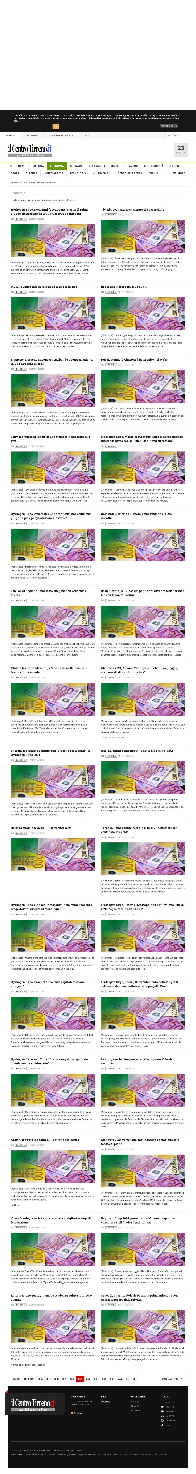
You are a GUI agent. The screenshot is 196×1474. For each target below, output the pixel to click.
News (21, 166)
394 (104, 1379)
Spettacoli (97, 166)
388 (56, 1379)
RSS (168, 1425)
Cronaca (76, 166)
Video (87, 135)
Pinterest (170, 1412)
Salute (116, 166)
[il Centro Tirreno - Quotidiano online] (30, 150)
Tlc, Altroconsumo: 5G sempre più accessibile (132, 209)
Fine (133, 1379)
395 (112, 1379)
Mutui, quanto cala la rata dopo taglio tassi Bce (44, 286)
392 (88, 1379)
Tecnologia (78, 173)
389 (64, 1379)
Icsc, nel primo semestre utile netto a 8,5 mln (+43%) (137, 750)
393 (96, 1379)
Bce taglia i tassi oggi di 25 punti (124, 286)
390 (72, 1379)
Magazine (10, 135)
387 (48, 1379)
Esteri (174, 166)
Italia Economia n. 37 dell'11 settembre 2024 (41, 828)
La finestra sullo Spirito (61, 135)
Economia (57, 166)
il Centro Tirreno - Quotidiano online (36, 1451)
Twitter (170, 1407)
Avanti (122, 1379)
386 (40, 1379)
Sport (15, 173)
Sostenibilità (154, 166)
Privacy (135, 1406)
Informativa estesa (169, 126)
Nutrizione (32, 135)
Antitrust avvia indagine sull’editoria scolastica (45, 1140)
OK (56, 126)
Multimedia (100, 173)
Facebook (170, 1402)
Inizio (16, 1379)
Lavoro (133, 166)
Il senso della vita (128, 173)
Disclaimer (136, 1410)
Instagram (171, 1421)
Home (11, 166)
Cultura (31, 173)
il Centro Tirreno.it (18, 1454)
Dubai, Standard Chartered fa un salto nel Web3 (134, 359)
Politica (38, 166)
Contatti (105, 1402)
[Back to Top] (3, 1471)
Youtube (170, 1416)
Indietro (29, 1379)
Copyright (136, 1402)
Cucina (153, 173)
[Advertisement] (92, 55)
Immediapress (53, 173)
